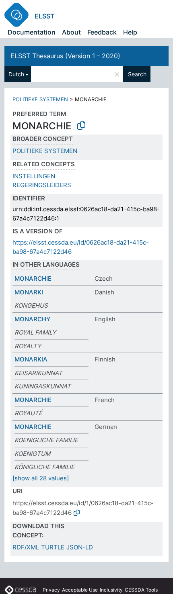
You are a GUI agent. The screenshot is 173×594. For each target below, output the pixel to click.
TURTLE (52, 547)
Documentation (32, 32)
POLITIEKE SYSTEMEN (40, 99)
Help (130, 32)
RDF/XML (25, 547)
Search (137, 74)
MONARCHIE (32, 278)
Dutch (16, 74)
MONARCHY (32, 319)
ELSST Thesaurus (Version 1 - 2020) (65, 56)
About (71, 32)
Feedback (102, 32)
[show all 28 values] (40, 478)
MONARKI (28, 292)
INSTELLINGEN (33, 176)
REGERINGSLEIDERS (41, 185)
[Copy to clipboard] (81, 126)
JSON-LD (79, 547)
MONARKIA (30, 359)
